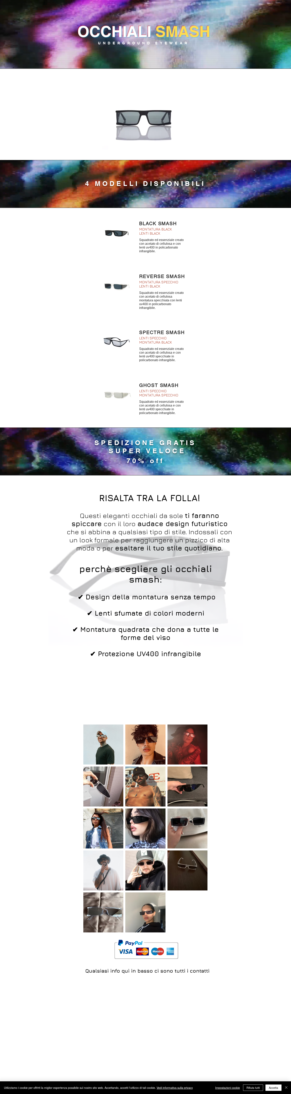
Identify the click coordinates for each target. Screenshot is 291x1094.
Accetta (273, 1088)
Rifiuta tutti (253, 1088)
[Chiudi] (286, 1087)
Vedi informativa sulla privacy (175, 1088)
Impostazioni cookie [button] (227, 1088)
